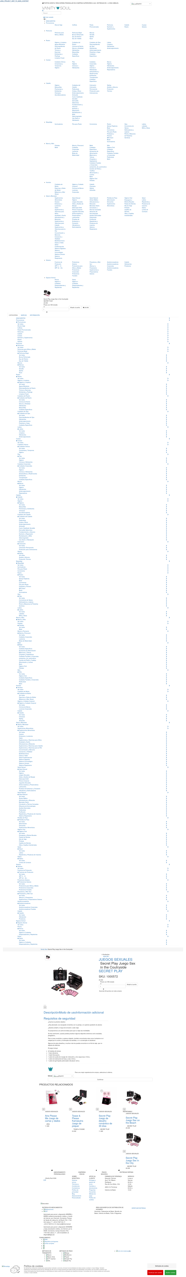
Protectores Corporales (75, 271)
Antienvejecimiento (95, 50)
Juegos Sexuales (77, 202)
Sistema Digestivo (60, 248)
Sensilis (92, 35)
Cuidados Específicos (75, 55)
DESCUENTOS (50, 21)
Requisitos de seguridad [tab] (59, 1018)
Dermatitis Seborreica (75, 102)
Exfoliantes (93, 75)
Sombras (127, 138)
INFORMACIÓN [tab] (35, 315)
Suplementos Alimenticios (59, 199)
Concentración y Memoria (60, 234)
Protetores (127, 266)
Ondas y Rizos (76, 91)
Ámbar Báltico (94, 200)
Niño (108, 145)
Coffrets (74, 25)
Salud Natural (94, 198)
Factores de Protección (58, 263)
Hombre (48, 182)
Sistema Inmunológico (59, 251)
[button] (141, 4)
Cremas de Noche (77, 46)
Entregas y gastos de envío (92, 1182)
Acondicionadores (60, 95)
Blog (73, 1194)
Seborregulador (77, 116)
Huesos (57, 202)
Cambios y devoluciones (93, 1187)
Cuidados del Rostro (76, 43)
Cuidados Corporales (93, 63)
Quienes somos (74, 1181)
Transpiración (94, 77)
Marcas (92, 33)
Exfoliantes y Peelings (58, 55)
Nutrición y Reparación (75, 109)
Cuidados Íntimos (60, 62)
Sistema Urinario (60, 254)
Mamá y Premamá (78, 145)
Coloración (93, 85)
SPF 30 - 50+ (59, 268)
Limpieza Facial (59, 58)
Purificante (93, 219)
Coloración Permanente (93, 88)
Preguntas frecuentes (92, 1191)
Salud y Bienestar (51, 196)
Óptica (144, 208)
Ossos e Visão (59, 243)
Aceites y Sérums (112, 87)
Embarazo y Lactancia (58, 205)
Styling (109, 85)
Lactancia (75, 151)
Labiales (144, 126)
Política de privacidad (75, 1191)
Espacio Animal (50, 278)
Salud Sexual (76, 198)
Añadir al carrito (75, 307)
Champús (58, 93)
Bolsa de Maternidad (75, 154)
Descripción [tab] (51, 1012)
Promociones (50, 23)
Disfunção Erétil (77, 208)
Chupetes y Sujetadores (93, 160)
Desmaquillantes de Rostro (60, 47)
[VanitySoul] (100, 1069)
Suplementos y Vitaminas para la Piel (60, 229)
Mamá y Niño (50, 143)
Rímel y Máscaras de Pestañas (130, 135)
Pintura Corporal (77, 210)
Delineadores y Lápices (129, 131)
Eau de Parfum (76, 37)
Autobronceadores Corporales (112, 265)
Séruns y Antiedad (77, 48)
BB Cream (110, 138)
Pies (73, 62)
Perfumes (110, 25)
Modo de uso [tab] (67, 1012)
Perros (57, 280)
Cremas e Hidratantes (75, 67)
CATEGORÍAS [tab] (13, 315)
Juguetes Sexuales (78, 211)
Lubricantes (75, 217)
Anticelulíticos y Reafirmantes (94, 72)
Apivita (92, 37)
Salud (143, 198)
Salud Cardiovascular (59, 245)
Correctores (93, 124)
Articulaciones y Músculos (59, 218)
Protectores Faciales (75, 275)
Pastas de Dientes (130, 204)
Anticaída (75, 95)
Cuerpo (144, 25)
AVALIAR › (106, 956)
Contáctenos (76, 1188)
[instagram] (44, 1180)
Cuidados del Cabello (76, 86)
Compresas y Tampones (59, 65)
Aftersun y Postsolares (93, 267)
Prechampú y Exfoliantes (59, 90)
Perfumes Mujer (77, 33)
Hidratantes (75, 50)
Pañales (57, 145)
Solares (144, 27)
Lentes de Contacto (145, 210)
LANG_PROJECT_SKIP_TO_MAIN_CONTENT (14, 1)
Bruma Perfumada (77, 35)
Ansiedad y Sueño (60, 215)
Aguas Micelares (60, 44)
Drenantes (110, 202)
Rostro (126, 27)
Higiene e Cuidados (58, 282)
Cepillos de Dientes (127, 210)
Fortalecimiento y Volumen (77, 106)
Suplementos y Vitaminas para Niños (59, 211)
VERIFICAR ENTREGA (138, 1208)
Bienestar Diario (94, 206)
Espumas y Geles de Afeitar (60, 189)
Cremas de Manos (78, 188)
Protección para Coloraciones (94, 92)
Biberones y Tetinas (93, 156)
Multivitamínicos (60, 241)
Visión (56, 208)
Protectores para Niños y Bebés (77, 267)
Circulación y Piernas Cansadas (95, 209)
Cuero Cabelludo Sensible (77, 98)
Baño (91, 176)
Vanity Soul (44, 949)
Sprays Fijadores (112, 126)
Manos (109, 62)
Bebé (56, 147)
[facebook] (45, 1180)
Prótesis (126, 208)
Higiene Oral (93, 178)
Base (108, 128)
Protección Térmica (110, 90)
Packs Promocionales (94, 26)
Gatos (74, 280)
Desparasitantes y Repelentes (60, 286)
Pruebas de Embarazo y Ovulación (76, 221)
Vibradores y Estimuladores (76, 226)
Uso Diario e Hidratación (76, 119)
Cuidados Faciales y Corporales (95, 164)
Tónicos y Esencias (58, 51)
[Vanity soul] (93, 8)
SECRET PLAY (111, 970)
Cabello (126, 25)
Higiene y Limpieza (60, 42)
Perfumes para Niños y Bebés (59, 34)
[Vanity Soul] (53, 1176)
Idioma (50, 1076)
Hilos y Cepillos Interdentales (129, 214)
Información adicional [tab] (90, 1012)
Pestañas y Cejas (95, 52)
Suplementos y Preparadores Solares (94, 272)
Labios (109, 42)
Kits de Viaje (58, 25)
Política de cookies (92, 1199)
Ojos (125, 124)
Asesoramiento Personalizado (76, 1197)
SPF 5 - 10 (58, 266)
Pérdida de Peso (112, 198)
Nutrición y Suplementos (111, 28)
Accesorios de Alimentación (94, 152)
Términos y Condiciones (76, 1185)
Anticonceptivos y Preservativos (77, 214)
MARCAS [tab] (24, 315)
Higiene (57, 68)
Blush (108, 140)
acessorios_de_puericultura (98, 167)
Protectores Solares (75, 263)
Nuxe (91, 38)
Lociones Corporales (75, 191)
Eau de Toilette (76, 38)
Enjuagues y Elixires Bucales (129, 201)
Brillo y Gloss (146, 128)
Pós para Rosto (77, 124)
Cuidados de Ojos (95, 42)
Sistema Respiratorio (58, 257)
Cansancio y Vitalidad (58, 238)
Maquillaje (49, 122)
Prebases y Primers (110, 135)
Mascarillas (75, 52)
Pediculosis (75, 89)
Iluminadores (59, 124)
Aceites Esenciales (95, 215)
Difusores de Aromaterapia (94, 212)
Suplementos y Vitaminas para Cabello (59, 223)
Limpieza (110, 44)
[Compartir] (45, 1005)
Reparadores (111, 70)
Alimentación (111, 200)
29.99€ (86, 307)
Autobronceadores (112, 262)
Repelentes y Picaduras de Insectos (94, 223)
